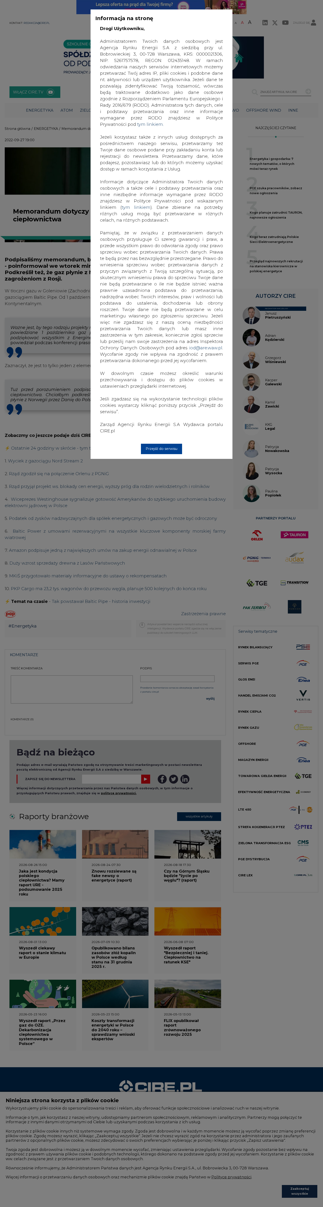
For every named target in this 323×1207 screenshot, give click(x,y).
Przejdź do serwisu (161, 449)
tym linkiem (136, 207)
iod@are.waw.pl (205, 348)
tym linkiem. (150, 124)
